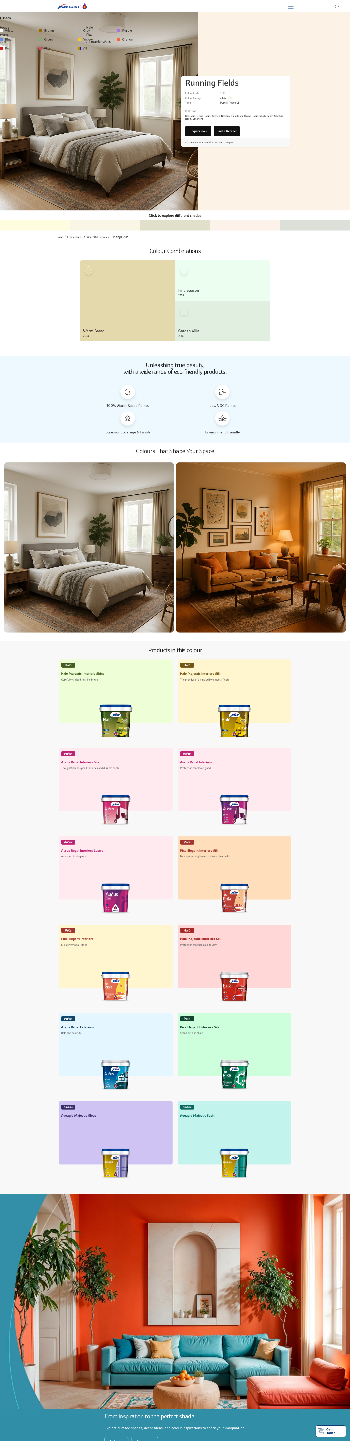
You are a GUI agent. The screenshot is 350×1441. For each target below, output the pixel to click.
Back (11, 18)
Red (11, 48)
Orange (230, 39)
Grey (156, 30)
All (155, 48)
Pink (84, 48)
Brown (85, 30)
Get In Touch (330, 1431)
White (12, 30)
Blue (11, 39)
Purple (230, 30)
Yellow (157, 39)
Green (85, 39)
